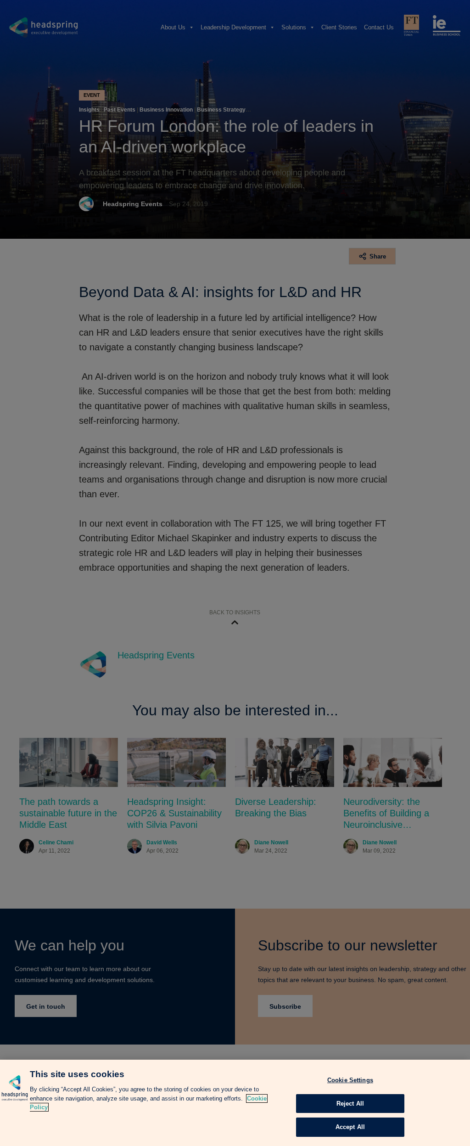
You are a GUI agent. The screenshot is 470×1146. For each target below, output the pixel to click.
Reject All (350, 1103)
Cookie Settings (350, 1080)
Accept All (350, 1127)
